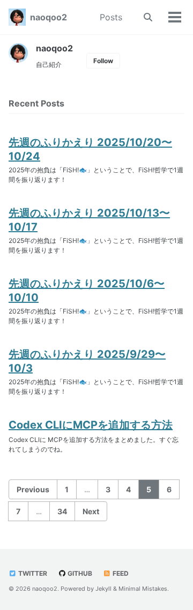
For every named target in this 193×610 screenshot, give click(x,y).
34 (62, 511)
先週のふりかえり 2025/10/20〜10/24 (90, 149)
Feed (120, 573)
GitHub (79, 573)
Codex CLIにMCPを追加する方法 (91, 424)
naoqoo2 (48, 17)
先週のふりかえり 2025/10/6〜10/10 (87, 290)
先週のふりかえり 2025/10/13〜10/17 (89, 220)
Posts (111, 17)
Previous (33, 489)
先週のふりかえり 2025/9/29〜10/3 (87, 361)
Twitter (32, 573)
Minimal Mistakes (142, 588)
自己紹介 (49, 64)
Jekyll (103, 588)
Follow (103, 61)
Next (91, 511)
